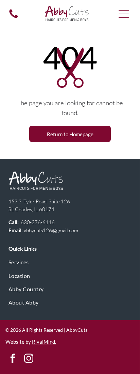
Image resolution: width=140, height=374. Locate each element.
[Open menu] (124, 14)
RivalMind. (44, 342)
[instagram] (28, 359)
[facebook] (12, 359)
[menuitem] (70, 262)
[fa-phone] (13, 17)
